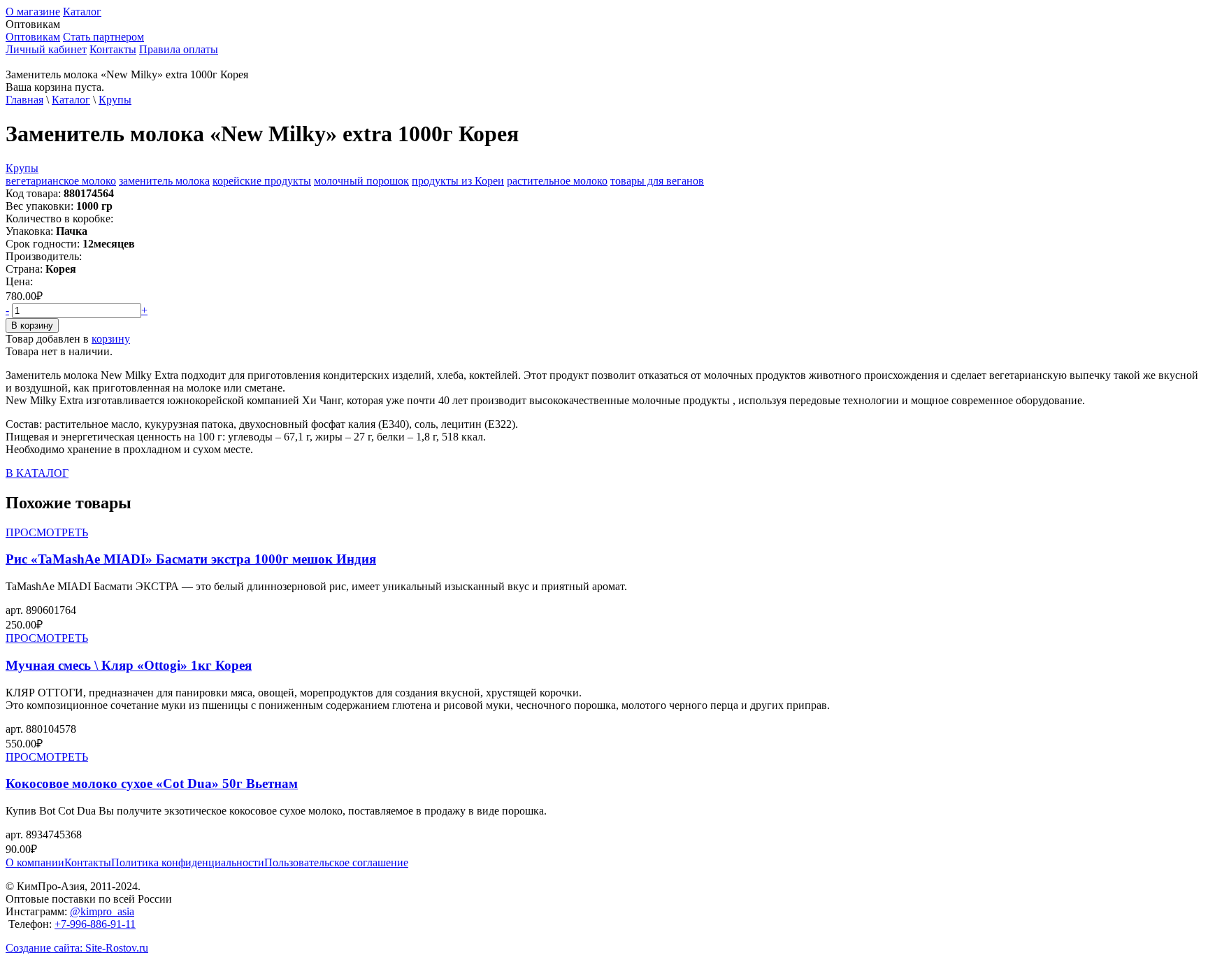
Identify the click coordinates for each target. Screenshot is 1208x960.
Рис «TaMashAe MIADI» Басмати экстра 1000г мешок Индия (191, 559)
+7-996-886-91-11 (95, 924)
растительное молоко (557, 181)
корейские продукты (262, 181)
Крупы (115, 100)
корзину (111, 339)
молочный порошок (361, 181)
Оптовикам (33, 37)
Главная (24, 100)
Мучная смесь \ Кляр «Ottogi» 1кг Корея (129, 665)
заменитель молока (164, 181)
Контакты (112, 49)
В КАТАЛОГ (37, 473)
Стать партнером (103, 37)
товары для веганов (657, 181)
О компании (35, 862)
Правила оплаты (178, 49)
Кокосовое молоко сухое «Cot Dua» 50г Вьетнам (152, 783)
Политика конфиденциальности (187, 862)
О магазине (33, 11)
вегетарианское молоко (61, 181)
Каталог (82, 11)
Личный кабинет (46, 49)
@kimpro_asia (102, 911)
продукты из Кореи (458, 181)
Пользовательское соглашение (336, 862)
